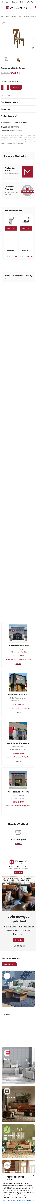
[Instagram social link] (14, 944)
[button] (3, 38)
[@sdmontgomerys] (12, 862)
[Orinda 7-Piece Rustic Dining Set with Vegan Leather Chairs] (26, 221)
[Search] (30, 8)
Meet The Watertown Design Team (18, 757)
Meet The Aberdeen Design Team (18, 806)
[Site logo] (16, 7)
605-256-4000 (18, 704)
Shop (7, 16)
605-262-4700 (18, 802)
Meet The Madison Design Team (18, 708)
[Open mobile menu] (3, 8)
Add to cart (16, 87)
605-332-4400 (18, 656)
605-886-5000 (18, 753)
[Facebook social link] (12, 944)
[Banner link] (18, 172)
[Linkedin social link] (24, 944)
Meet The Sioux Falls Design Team (18, 659)
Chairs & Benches (29, 16)
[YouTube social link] (18, 944)
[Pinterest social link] (21, 944)
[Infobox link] (18, 987)
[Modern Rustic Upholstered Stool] (11, 221)
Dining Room (16, 16)
